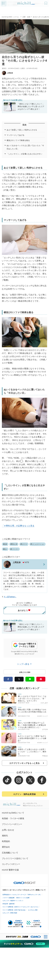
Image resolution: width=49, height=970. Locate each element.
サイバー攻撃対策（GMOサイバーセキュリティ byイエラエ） (21, 907)
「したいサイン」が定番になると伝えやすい (24, 154)
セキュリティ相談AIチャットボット (13, 900)
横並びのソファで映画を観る (18, 140)
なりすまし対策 (32, 910)
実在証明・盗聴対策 (8, 903)
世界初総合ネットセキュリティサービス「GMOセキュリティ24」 (22, 894)
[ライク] (46, 2)
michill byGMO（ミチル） (11, 17)
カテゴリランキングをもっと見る (24, 763)
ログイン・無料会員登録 (24, 794)
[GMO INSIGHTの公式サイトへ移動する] (25, 881)
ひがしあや (44, 703)
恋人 (5, 549)
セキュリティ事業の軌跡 (10, 913)
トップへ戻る (23, 664)
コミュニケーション (38, 544)
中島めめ (45, 756)
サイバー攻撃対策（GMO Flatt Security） (14, 910)
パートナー (15, 549)
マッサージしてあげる (15, 135)
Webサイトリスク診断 (22, 897)
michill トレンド (42, 716)
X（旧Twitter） (10, 597)
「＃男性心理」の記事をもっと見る (18, 525)
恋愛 (5, 544)
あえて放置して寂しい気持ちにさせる (22, 130)
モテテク (24, 544)
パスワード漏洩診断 (8, 897)
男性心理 (14, 544)
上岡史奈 (10, 73)
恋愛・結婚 (26, 17)
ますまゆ (45, 729)
